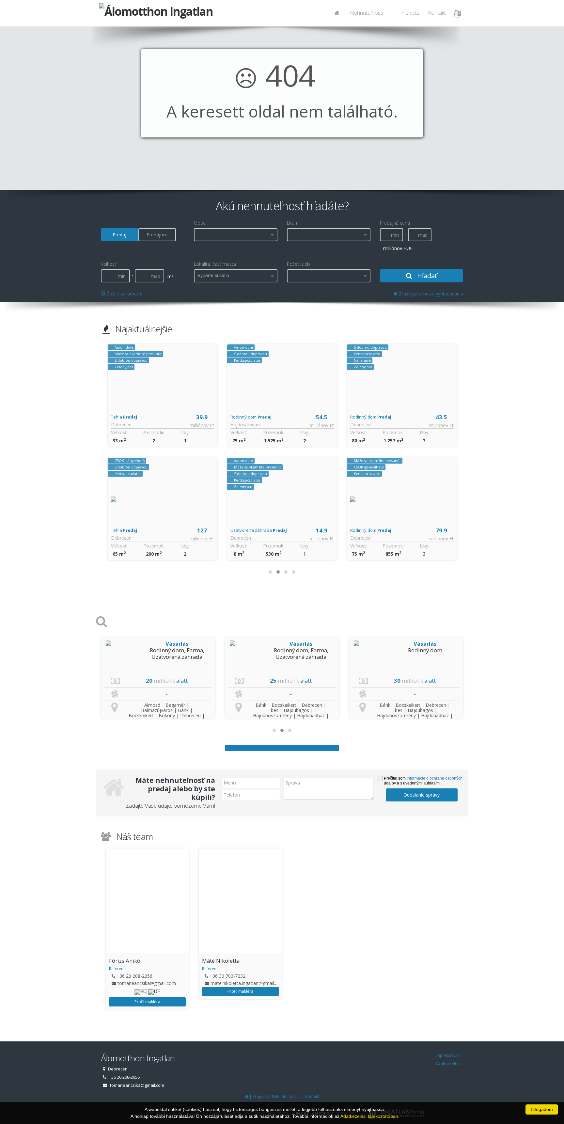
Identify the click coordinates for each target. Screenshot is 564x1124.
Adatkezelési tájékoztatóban (369, 1116)
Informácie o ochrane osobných (434, 778)
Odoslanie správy (421, 795)
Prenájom (157, 234)
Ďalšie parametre (124, 294)
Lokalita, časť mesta (215, 264)
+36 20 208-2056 (413, 976)
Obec (199, 223)
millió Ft (164, 680)
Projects (409, 12)
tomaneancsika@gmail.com (426, 983)
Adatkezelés (447, 1063)
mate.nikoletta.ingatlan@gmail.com (155, 983)
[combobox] (235, 234)
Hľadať (426, 275)
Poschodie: (153, 432)
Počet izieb (298, 264)
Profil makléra (147, 991)
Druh (292, 223)
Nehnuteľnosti (366, 12)
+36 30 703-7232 (134, 976)
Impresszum (447, 1055)
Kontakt (437, 12)
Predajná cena (395, 223)
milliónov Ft (202, 425)
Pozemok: (153, 546)
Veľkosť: (119, 432)
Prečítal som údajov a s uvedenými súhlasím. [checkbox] (423, 780)
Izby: (185, 432)
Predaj (119, 234)
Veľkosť (108, 264)
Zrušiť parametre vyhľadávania (430, 294)
